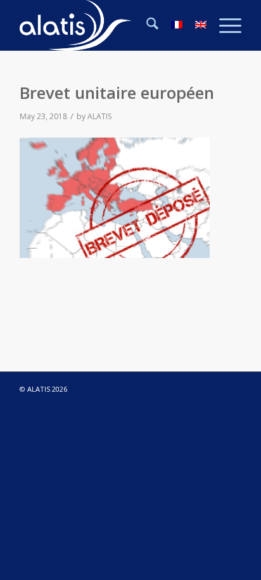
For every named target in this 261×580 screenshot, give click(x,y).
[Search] (146, 25)
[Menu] (224, 25)
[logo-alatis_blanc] (108, 25)
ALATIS (99, 116)
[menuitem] (146, 25)
